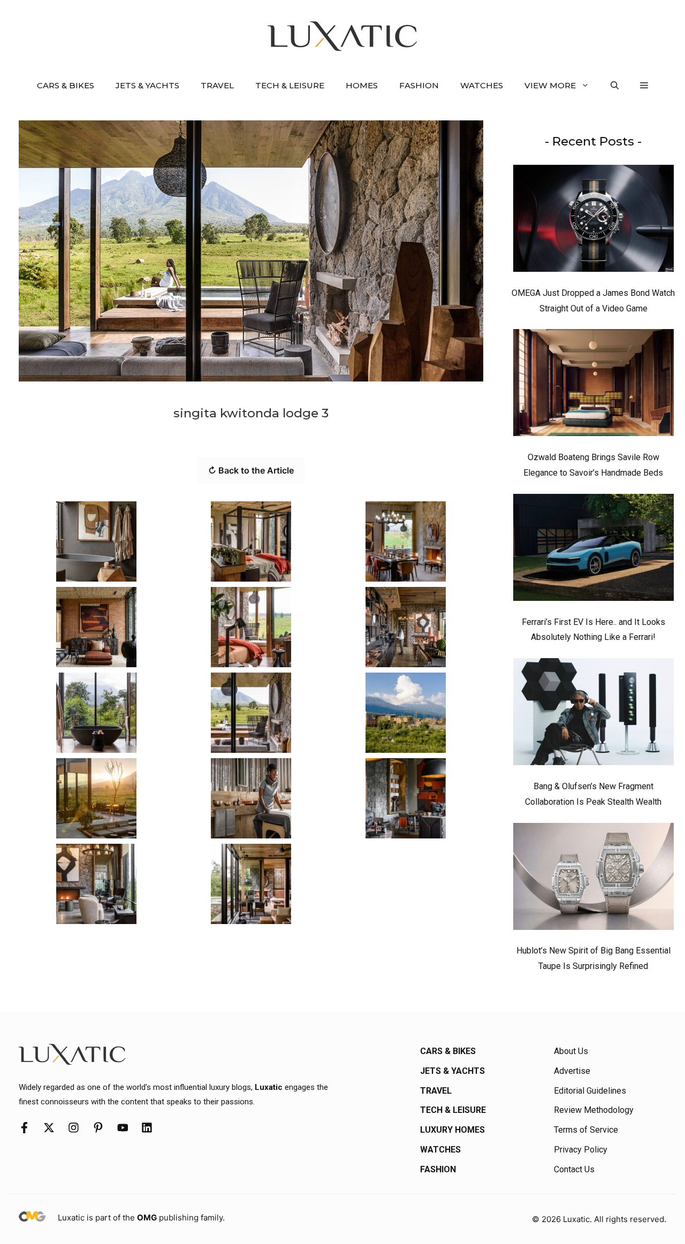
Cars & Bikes (65, 85)
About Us (571, 1051)
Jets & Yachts (147, 85)
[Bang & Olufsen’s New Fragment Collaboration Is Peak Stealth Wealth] (593, 714)
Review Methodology (594, 1110)
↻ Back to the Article (251, 470)
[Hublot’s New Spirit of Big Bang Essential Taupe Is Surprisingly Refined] (593, 879)
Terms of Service (586, 1130)
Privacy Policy (580, 1149)
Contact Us (574, 1169)
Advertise (572, 1071)
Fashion (419, 85)
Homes (362, 85)
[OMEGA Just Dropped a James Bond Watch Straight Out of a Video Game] (593, 221)
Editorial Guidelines (590, 1091)
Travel (217, 85)
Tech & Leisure (289, 85)
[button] (614, 85)
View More (550, 85)
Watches (481, 85)
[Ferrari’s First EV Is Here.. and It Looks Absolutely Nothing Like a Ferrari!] (593, 550)
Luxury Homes (452, 1130)
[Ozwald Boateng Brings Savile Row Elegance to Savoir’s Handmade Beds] (593, 385)
